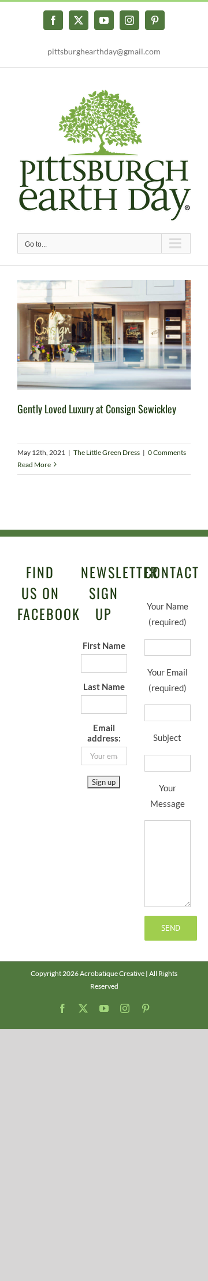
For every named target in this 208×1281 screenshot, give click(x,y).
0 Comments (167, 452)
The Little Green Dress (106, 452)
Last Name (104, 686)
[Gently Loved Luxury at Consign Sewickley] (104, 335)
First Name (104, 645)
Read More (34, 464)
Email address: (104, 732)
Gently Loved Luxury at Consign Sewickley (96, 408)
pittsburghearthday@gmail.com (104, 51)
